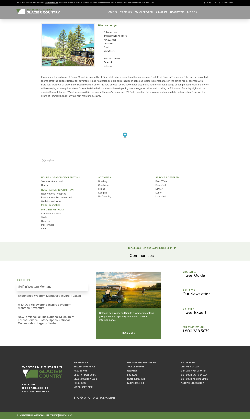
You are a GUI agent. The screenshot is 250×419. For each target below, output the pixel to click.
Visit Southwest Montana (194, 379)
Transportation (144, 12)
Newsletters (177, 12)
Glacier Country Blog (85, 379)
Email (106, 47)
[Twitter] (207, 2)
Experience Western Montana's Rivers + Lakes (49, 296)
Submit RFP (161, 12)
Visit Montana (188, 362)
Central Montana (190, 366)
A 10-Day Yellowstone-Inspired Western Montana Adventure (44, 306)
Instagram (108, 66)
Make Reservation (50, 205)
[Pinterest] (210, 2)
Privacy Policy (65, 415)
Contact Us (28, 391)
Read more (128, 333)
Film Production (136, 379)
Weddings (63, 2)
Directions (108, 43)
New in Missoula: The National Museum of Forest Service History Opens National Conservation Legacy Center (46, 320)
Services (112, 12)
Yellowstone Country (192, 383)
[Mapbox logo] (48, 160)
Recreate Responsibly (107, 2)
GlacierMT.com (148, 2)
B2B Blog (71, 2)
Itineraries (126, 12)
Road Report (80, 370)
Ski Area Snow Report (85, 366)
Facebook (108, 62)
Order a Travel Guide (85, 375)
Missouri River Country (193, 370)
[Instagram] (213, 2)
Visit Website (109, 51)
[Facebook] (204, 2)
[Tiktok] (219, 2)
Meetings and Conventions (33, 2)
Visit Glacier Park (83, 387)
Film (78, 2)
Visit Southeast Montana (194, 375)
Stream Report (82, 362)
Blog (19, 2)
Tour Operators (51, 2)
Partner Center (134, 2)
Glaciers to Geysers (89, 2)
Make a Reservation (112, 58)
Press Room (122, 2)
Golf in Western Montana (35, 286)
